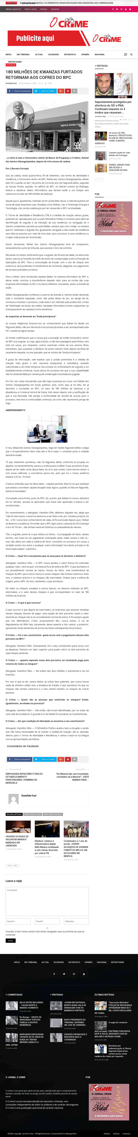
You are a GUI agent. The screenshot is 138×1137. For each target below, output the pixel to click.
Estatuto (107, 1134)
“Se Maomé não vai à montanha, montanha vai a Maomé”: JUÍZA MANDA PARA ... (72, 776)
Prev (10, 866)
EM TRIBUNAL (23, 54)
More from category (53, 814)
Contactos (55, 9)
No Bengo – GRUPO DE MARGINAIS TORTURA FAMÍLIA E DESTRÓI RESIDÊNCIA (30, 1021)
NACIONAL (100, 54)
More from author (32, 814)
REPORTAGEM (14, 61)
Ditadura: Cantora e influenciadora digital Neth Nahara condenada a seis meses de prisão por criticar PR (47, 847)
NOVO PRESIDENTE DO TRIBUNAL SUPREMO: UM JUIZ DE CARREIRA (75, 1022)
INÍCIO (8, 54)
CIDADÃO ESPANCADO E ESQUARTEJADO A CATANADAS (75, 1037)
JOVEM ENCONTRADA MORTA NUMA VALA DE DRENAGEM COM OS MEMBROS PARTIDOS (75, 1006)
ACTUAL (39, 54)
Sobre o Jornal (30, 9)
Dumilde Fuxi (11, 83)
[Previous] (97, 179)
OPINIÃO (85, 54)
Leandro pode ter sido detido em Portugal (119, 154)
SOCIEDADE (53, 54)
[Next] (101, 179)
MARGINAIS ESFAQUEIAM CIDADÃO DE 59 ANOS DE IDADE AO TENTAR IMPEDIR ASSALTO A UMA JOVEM (24, 1039)
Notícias (43, 9)
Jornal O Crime (100, 116)
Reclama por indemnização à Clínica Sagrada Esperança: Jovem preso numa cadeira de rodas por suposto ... (113, 1051)
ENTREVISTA (70, 54)
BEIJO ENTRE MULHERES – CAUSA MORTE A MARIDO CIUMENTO (31, 1005)
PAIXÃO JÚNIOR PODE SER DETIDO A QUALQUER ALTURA (119, 167)
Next (16, 866)
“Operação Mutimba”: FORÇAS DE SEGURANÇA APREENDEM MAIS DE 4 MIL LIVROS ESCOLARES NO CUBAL (113, 1007)
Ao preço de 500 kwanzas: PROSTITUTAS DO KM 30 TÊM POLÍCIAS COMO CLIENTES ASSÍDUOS (113, 138)
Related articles (14, 814)
